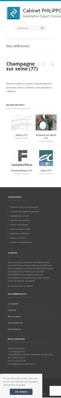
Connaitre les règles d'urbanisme (24, 211)
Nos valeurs (14, 316)
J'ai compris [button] (21, 392)
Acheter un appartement (20, 242)
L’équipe (12, 310)
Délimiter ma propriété (20, 220)
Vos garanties (15, 323)
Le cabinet (13, 304)
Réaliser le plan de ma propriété (24, 207)
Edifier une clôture (18, 237)
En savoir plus (18, 385)
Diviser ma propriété (19, 224)
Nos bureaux (14, 329)
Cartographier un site (19, 215)
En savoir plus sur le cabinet (20, 285)
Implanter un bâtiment (19, 233)
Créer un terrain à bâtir (20, 229)
